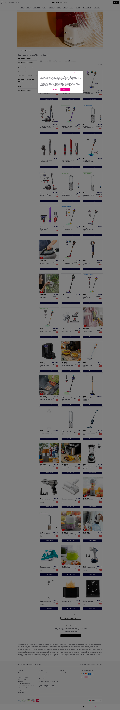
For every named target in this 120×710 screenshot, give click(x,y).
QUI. (69, 85)
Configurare (55, 89)
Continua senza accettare (77, 72)
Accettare (65, 89)
